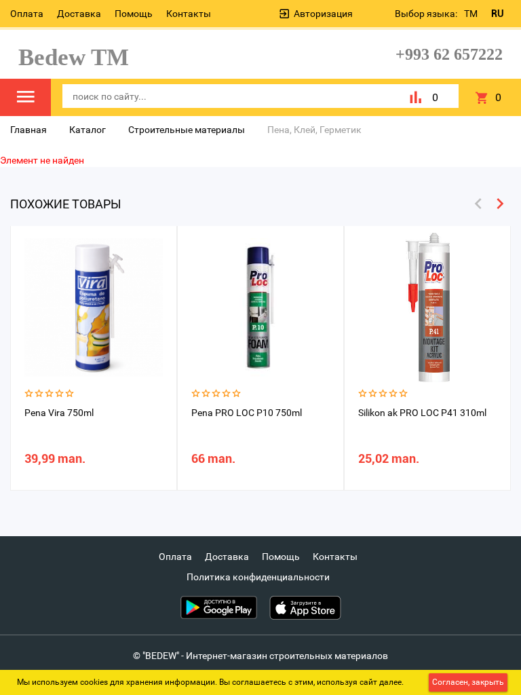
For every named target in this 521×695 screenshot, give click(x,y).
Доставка (79, 13)
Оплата (26, 13)
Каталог (87, 129)
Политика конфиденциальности (258, 576)
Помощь (134, 13)
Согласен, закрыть (468, 682)
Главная (28, 129)
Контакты (188, 13)
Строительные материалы (186, 129)
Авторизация (323, 13)
